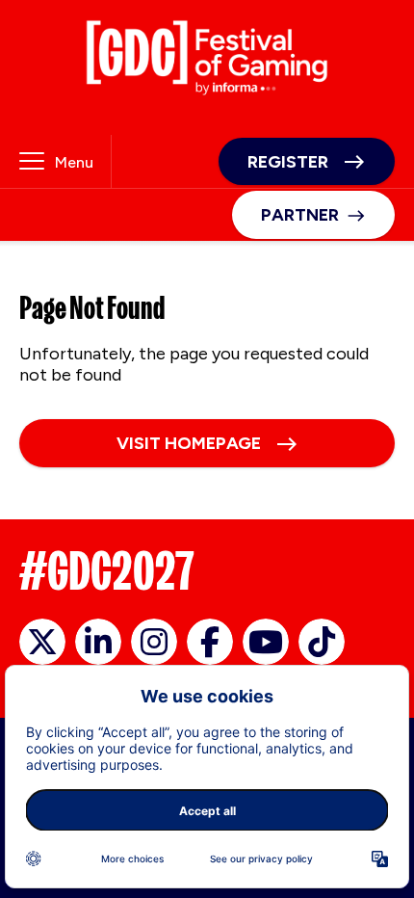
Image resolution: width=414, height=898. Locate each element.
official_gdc (42, 642)
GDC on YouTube (266, 642)
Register (287, 161)
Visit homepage (188, 443)
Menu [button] (74, 162)
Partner (300, 214)
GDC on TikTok (321, 642)
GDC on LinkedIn (98, 642)
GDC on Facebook (210, 642)
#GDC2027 (106, 571)
